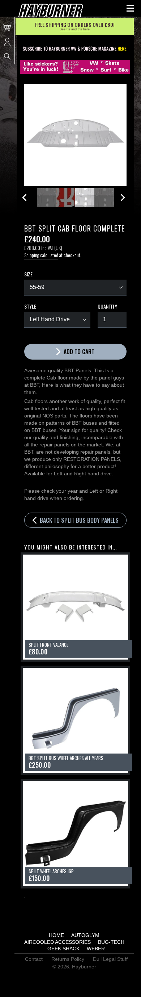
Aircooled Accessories (57, 942)
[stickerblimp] (75, 67)
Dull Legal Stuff (110, 959)
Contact (34, 959)
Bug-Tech (111, 942)
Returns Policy (67, 959)
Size (28, 274)
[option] (46, 197)
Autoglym (85, 935)
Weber (96, 948)
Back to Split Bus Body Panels (78, 520)
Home (56, 935)
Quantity (107, 306)
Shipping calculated (41, 255)
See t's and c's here (75, 29)
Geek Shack (63, 948)
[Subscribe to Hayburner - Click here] (75, 49)
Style (30, 306)
